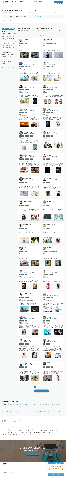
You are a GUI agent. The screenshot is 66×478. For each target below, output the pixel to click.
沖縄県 (62, 411)
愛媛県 (14, 411)
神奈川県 (58, 404)
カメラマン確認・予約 (58, 1)
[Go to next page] (49, 387)
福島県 (26, 404)
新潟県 (8, 406)
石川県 (14, 406)
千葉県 (52, 404)
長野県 (23, 406)
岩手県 (14, 404)
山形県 (23, 404)
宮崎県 (55, 411)
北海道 (8, 404)
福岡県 (40, 411)
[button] (3, 36)
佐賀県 (43, 411)
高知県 (17, 411)
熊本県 (49, 411)
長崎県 (46, 411)
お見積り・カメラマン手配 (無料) (8, 28)
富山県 (11, 406)
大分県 (52, 411)
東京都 (55, 404)
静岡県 (43, 406)
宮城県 (17, 404)
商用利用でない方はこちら (7, 67)
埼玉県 (49, 404)
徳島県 (8, 411)
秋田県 (20, 404)
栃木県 (43, 404)
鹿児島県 (58, 411)
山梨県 (20, 406)
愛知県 (46, 406)
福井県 (17, 406)
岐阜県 (40, 406)
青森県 (11, 404)
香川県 (11, 411)
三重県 (49, 406)
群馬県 (46, 404)
